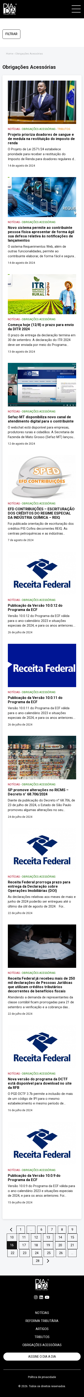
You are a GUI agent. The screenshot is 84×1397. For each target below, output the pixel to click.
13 (48, 1237)
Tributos (42, 1337)
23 (24, 1253)
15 (72, 1237)
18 (36, 1245)
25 (49, 1253)
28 (37, 1261)
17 (24, 1245)
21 (72, 1245)
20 (60, 1245)
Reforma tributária (42, 1321)
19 (48, 1245)
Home (9, 53)
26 (61, 1253)
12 (36, 1237)
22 (12, 1253)
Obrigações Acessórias (42, 1345)
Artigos (42, 1329)
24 (37, 1253)
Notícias (42, 1313)
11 (24, 1237)
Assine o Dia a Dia (42, 1356)
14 (60, 1237)
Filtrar (11, 34)
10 (12, 1237)
